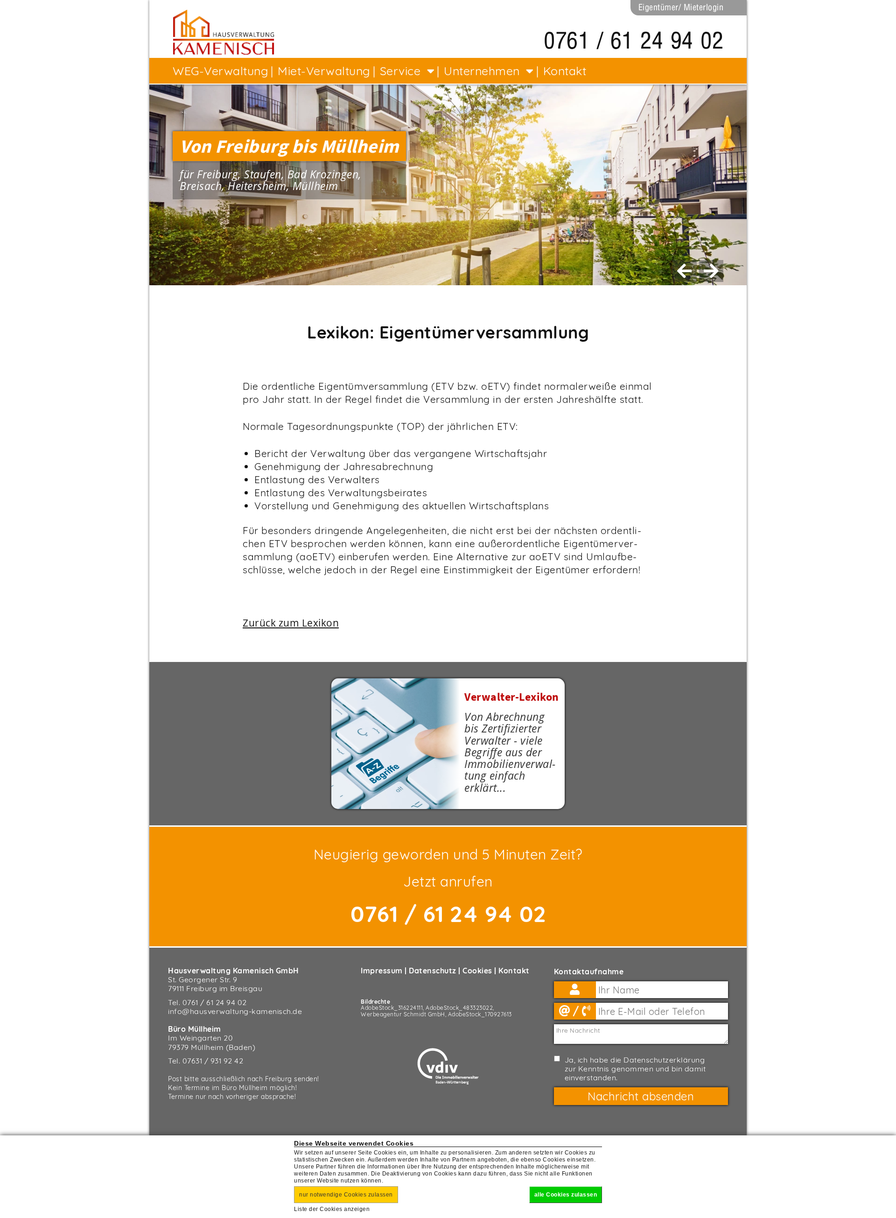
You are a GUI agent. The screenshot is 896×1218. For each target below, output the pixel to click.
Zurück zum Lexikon (291, 622)
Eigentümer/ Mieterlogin (681, 7)
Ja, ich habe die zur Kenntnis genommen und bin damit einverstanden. (635, 1069)
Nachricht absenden (641, 1096)
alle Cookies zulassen (565, 1194)
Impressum (382, 970)
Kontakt (514, 970)
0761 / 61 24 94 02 (633, 40)
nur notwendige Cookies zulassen (346, 1194)
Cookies (477, 970)
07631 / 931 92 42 (213, 1060)
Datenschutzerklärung (664, 1059)
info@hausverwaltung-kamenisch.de (235, 1011)
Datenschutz (432, 970)
